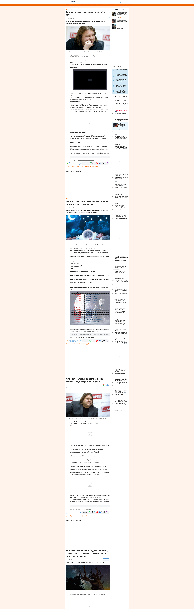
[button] (67, 2)
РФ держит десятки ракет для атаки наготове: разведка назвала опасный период (121, 91)
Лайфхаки (103, 4)
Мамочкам (114, 4)
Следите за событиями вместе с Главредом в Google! (74, 163)
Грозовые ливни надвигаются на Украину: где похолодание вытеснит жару (121, 71)
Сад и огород (125, 4)
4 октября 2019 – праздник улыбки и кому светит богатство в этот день (76, 265)
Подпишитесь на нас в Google (107, 18)
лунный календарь (84, 344)
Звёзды (129, 4)
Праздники (121, 4)
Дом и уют (110, 4)
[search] (127, 2)
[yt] (97, 163)
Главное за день (118, 9)
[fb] (100, 163)
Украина (88, 515)
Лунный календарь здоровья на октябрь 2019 (79, 279)
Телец (84, 515)
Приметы (86, 4)
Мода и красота (70, 4)
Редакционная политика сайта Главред (86, 160)
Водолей (96, 166)
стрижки (78, 344)
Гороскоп (79, 4)
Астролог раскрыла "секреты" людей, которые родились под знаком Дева (88, 466)
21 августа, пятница (116, 269)
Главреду (80, 62)
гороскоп (73, 166)
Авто (131, 4)
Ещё (126, 9)
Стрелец (86, 166)
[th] (92, 163)
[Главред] (72, 2)
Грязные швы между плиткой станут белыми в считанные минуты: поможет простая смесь (121, 86)
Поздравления (94, 4)
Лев (82, 166)
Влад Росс (76, 55)
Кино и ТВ (98, 4)
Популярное (116, 66)
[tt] (102, 163)
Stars (67, 4)
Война (120, 17)
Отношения (75, 4)
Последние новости (119, 96)
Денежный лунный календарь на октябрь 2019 (80, 271)
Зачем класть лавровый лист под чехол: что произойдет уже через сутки (121, 80)
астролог (68, 515)
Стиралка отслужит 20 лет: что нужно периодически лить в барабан (121, 75)
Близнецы (68, 166)
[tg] (95, 163)
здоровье (68, 344)
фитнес (73, 344)
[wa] (90, 163)
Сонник (107, 4)
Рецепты (82, 4)
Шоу (101, 4)
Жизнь (118, 4)
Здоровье (89, 4)
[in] (107, 163)
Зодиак (78, 166)
